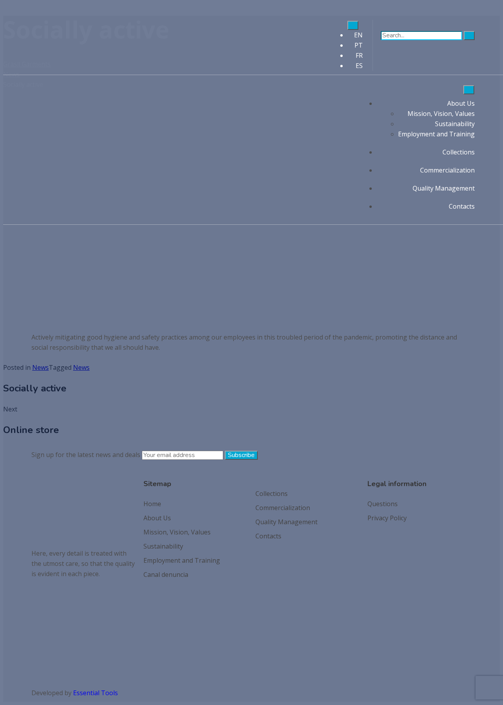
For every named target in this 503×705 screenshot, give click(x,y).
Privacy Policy (387, 518)
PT (358, 45)
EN (358, 35)
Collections (458, 152)
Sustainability (455, 123)
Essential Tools (95, 692)
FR (359, 55)
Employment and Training (436, 134)
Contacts (462, 206)
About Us (461, 103)
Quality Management (444, 188)
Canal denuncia (165, 574)
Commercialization (447, 170)
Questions (382, 503)
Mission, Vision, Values (441, 113)
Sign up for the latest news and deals (85, 454)
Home (152, 503)
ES (359, 65)
